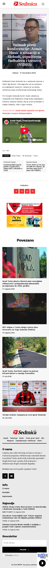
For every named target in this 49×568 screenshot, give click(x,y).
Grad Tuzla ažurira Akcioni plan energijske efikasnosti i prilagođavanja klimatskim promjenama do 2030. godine (22, 283)
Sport (24, 40)
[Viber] (32, 191)
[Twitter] (21, 191)
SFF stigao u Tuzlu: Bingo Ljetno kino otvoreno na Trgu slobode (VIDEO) (20, 328)
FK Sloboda (27, 156)
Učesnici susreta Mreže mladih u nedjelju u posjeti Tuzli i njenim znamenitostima (21, 525)
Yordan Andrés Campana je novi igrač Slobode (24, 415)
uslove (15, 555)
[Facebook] (16, 191)
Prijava (23, 550)
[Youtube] (11, 476)
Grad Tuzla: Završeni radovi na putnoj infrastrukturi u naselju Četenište (20, 372)
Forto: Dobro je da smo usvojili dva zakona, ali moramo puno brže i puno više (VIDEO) (36, 167)
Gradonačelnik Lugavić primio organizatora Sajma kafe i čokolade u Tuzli (13, 167)
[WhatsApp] (27, 191)
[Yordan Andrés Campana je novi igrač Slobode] (24, 396)
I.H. (8, 150)
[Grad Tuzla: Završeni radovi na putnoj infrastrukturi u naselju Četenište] (24, 352)
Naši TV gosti (7, 512)
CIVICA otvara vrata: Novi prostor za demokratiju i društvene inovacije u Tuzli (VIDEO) (24, 508)
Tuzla (35, 156)
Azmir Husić (16, 156)
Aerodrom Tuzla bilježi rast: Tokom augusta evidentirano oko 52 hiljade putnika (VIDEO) (22, 517)
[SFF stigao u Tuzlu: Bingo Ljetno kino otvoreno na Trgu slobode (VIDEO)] (24, 308)
